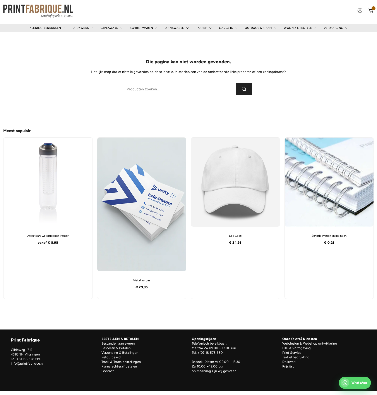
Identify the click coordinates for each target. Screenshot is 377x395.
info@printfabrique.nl (27, 364)
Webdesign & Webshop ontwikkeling (309, 343)
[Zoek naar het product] (244, 89)
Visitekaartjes (141, 280)
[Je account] (360, 11)
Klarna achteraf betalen (119, 366)
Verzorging (333, 27)
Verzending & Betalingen (119, 353)
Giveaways (109, 27)
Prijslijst (288, 366)
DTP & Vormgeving (296, 348)
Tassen (201, 27)
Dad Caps (235, 235)
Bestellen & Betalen (116, 348)
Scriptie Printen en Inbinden (329, 235)
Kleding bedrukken (45, 27)
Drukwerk (81, 27)
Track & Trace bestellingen (121, 362)
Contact (107, 371)
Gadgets (226, 27)
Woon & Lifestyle (298, 27)
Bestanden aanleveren (118, 343)
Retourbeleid (111, 357)
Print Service (292, 353)
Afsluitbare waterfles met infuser (48, 235)
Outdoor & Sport (258, 27)
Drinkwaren (175, 27)
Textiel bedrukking (295, 357)
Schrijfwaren (141, 27)
